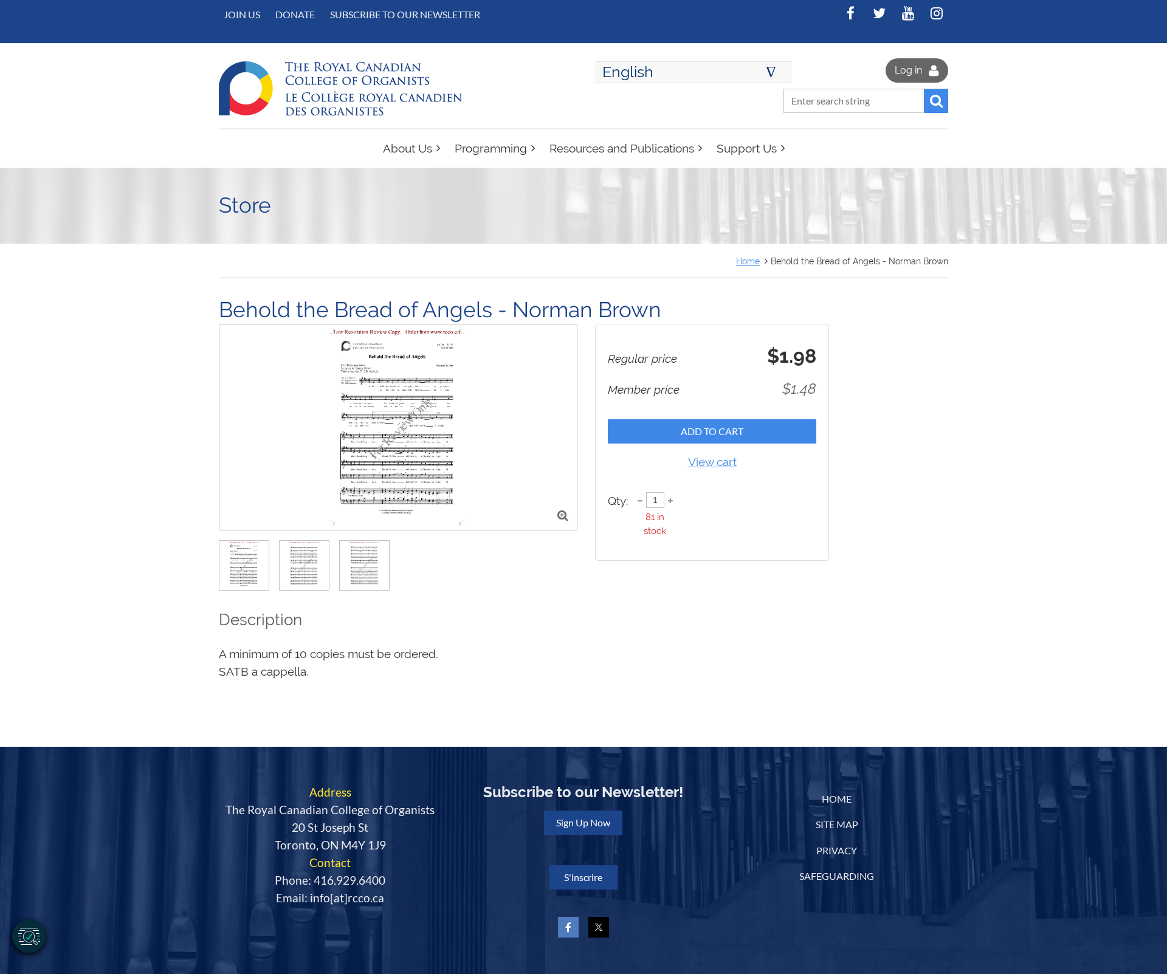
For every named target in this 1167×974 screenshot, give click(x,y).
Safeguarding (836, 876)
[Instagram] (936, 13)
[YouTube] (908, 13)
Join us (242, 14)
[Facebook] (851, 13)
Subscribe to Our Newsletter (405, 14)
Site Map (837, 824)
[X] (879, 13)
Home (748, 261)
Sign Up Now (583, 822)
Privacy (836, 850)
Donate (295, 14)
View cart (712, 462)
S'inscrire (583, 877)
